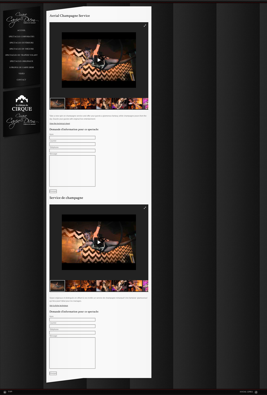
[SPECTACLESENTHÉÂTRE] (21, 49)
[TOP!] (7, 392)
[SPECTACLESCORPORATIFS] (21, 37)
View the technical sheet (59, 124)
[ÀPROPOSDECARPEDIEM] (21, 68)
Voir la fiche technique (58, 306)
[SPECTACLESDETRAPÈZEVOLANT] (21, 55)
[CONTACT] (21, 79)
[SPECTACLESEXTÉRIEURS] (21, 43)
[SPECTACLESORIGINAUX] (21, 62)
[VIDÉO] (21, 74)
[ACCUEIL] (21, 31)
